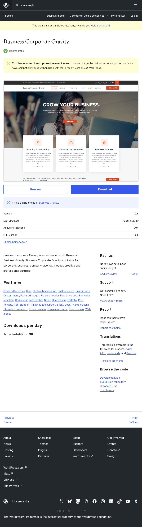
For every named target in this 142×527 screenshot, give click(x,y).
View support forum (111, 300)
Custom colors (66, 291)
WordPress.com (15, 467)
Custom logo (83, 291)
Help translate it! (100, 25)
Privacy (8, 456)
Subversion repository (113, 381)
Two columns (76, 309)
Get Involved (115, 437)
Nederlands (113, 353)
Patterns (43, 456)
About (7, 437)
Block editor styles (14, 291)
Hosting (8, 450)
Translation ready (57, 309)
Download (105, 189)
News (47, 300)
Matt (8, 473)
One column (59, 300)
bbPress (10, 479)
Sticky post (63, 304)
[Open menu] (136, 5)
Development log (110, 377)
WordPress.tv (83, 456)
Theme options (80, 304)
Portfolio (72, 300)
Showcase (44, 437)
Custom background (44, 291)
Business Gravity (48, 202)
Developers (80, 450)
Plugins (42, 450)
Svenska (131, 353)
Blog (29, 291)
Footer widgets (69, 295)
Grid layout (21, 300)
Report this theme (110, 327)
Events (111, 444)
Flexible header (50, 295)
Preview (35, 189)
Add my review (108, 273)
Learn (76, 437)
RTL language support (43, 304)
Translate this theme (111, 360)
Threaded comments (15, 309)
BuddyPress (12, 486)
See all (135, 273)
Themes (8, 15)
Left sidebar (36, 300)
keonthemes (16, 50)
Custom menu (11, 295)
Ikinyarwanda (20, 501)
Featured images (30, 295)
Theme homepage (14, 241)
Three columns (37, 309)
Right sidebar (21, 304)
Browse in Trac (108, 385)
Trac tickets (107, 390)
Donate (113, 450)
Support (78, 444)
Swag (112, 456)
